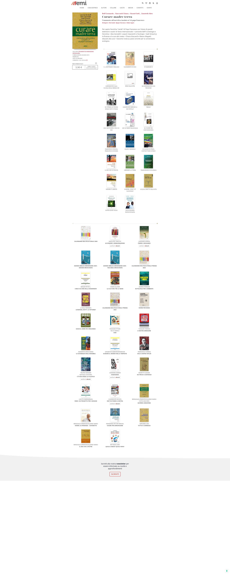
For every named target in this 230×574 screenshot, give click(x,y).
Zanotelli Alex (147, 13)
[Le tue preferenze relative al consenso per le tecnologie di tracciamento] (227, 571)
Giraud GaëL (135, 13)
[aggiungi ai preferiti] (96, 63)
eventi (149, 8)
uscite (122, 8)
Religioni (105, 23)
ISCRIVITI (115, 474)
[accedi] (157, 3)
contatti (140, 8)
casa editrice (93, 8)
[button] (80, 60)
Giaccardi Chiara (121, 13)
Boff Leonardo (108, 13)
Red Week (112, 23)
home (82, 8)
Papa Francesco (121, 23)
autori (103, 8)
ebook (130, 8)
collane (113, 8)
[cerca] (142, 3)
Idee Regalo (130, 23)
